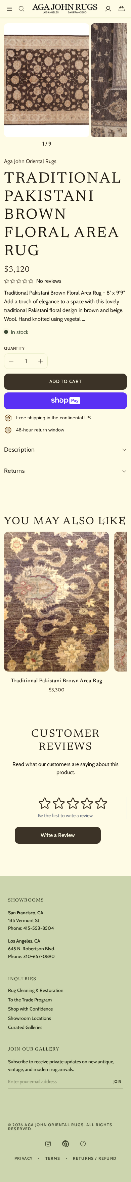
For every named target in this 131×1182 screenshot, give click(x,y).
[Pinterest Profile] (65, 1143)
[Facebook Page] (83, 1143)
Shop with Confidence (30, 1009)
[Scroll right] (120, 520)
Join (118, 1081)
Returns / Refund (95, 1158)
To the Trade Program (30, 1000)
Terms (52, 1158)
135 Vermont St (23, 920)
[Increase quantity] (40, 361)
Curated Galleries (25, 1027)
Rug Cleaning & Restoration (35, 990)
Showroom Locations (29, 1018)
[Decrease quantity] (11, 361)
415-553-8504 (38, 928)
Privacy (23, 1158)
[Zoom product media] (80, 32)
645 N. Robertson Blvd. (31, 949)
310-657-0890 (39, 956)
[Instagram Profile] (48, 1143)
